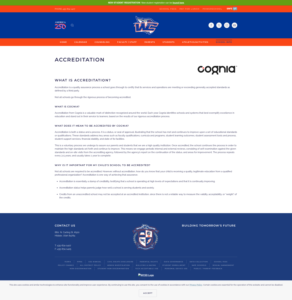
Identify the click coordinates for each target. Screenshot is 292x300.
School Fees (168, 9)
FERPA (68, 262)
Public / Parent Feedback (208, 269)
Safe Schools (199, 265)
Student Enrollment (174, 265)
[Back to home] (146, 25)
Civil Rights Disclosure (121, 262)
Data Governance (173, 262)
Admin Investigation (118, 265)
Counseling (102, 42)
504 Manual (95, 262)
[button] (232, 9)
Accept (147, 293)
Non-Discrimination (80, 269)
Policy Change (66, 265)
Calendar (80, 42)
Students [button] (169, 42)
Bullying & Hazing (146, 265)
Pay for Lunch (189, 9)
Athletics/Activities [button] (195, 42)
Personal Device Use (176, 269)
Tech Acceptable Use (146, 269)
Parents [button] (149, 42)
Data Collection (199, 262)
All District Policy (90, 265)
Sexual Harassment (223, 265)
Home (63, 42)
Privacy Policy (195, 285)
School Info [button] (224, 42)
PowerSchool (212, 9)
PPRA (79, 262)
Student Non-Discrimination (113, 269)
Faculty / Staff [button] (127, 42)
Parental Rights (149, 262)
